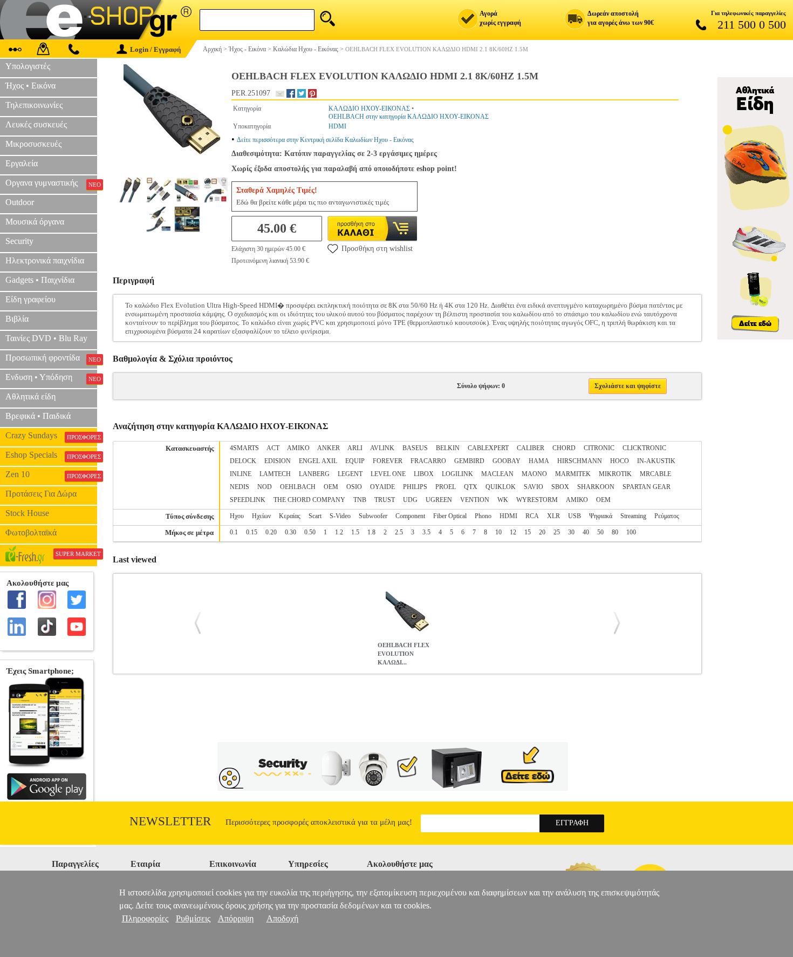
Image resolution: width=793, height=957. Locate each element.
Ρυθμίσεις (193, 918)
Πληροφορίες (145, 918)
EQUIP (355, 461)
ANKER (328, 448)
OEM (331, 487)
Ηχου (237, 516)
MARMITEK (573, 474)
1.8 (371, 532)
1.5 (355, 532)
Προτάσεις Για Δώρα (41, 493)
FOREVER (387, 461)
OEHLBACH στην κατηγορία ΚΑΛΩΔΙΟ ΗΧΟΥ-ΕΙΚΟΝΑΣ (409, 116)
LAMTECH (275, 474)
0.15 (251, 532)
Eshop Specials (51, 455)
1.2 (339, 532)
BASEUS (415, 448)
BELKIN (448, 448)
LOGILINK (457, 474)
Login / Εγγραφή (155, 49)
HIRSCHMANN (579, 461)
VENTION (474, 500)
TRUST (384, 500)
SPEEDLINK (247, 500)
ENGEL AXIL (318, 461)
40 (586, 532)
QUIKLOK (501, 487)
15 (527, 532)
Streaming (633, 516)
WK (502, 500)
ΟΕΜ (603, 500)
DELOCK (243, 461)
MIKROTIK (615, 474)
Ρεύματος (666, 516)
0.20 (271, 532)
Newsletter (170, 821)
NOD (264, 487)
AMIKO (298, 448)
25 (556, 532)
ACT (272, 448)
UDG (410, 500)
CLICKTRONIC (644, 448)
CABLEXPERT (488, 448)
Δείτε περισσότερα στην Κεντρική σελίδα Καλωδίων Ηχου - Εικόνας (325, 140)
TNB (359, 500)
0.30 (290, 532)
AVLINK (382, 448)
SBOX (560, 487)
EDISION (277, 461)
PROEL (445, 487)
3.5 (426, 532)
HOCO (619, 461)
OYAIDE (382, 487)
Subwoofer (373, 516)
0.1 (234, 532)
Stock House (27, 513)
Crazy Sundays (51, 435)
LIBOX (424, 474)
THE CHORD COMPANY (309, 500)
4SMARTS (244, 448)
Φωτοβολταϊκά (31, 532)
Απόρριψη (236, 918)
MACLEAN (497, 474)
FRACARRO (428, 461)
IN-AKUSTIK (656, 461)
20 (542, 532)
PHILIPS (415, 487)
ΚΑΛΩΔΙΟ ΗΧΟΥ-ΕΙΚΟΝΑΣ (369, 108)
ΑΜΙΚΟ (577, 500)
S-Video (340, 516)
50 (600, 532)
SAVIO (533, 487)
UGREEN (439, 500)
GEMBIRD (469, 461)
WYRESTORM (537, 500)
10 (498, 532)
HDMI (337, 126)
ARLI (355, 448)
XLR (553, 516)
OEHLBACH (298, 487)
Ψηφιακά (600, 516)
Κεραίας (289, 516)
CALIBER (530, 448)
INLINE (240, 474)
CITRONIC (599, 448)
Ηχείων (261, 516)
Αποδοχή (282, 918)
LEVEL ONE (388, 474)
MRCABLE (655, 474)
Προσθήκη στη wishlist (377, 249)
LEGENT (350, 474)
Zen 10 (51, 474)
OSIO (354, 487)
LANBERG (314, 474)
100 (631, 532)
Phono (483, 516)
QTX (470, 487)
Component (410, 516)
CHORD (564, 448)
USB (574, 516)
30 (571, 532)
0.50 (310, 532)
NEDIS (239, 487)
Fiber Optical (450, 516)
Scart (315, 516)
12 (513, 532)
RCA (532, 516)
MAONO (534, 474)
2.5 (399, 532)
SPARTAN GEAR (647, 487)
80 (615, 532)
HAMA (539, 461)
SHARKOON (595, 487)
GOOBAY (507, 461)
